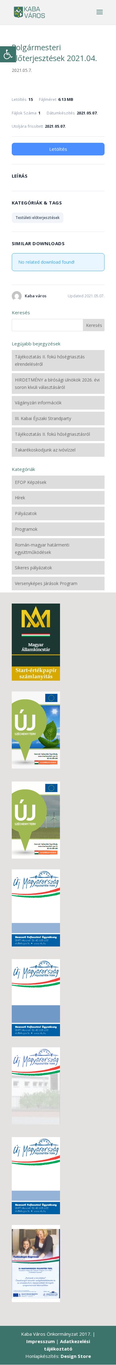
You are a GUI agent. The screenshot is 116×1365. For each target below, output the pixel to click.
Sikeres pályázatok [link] (33, 568)
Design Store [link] (76, 1356)
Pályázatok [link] (26, 513)
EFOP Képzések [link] (30, 482)
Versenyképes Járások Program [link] (46, 583)
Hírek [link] (20, 498)
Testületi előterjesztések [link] (37, 217)
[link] (8, 54)
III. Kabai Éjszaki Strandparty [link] (43, 418)
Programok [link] (26, 529)
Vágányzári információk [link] (38, 403)
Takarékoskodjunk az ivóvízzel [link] (45, 450)
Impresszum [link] (40, 1341)
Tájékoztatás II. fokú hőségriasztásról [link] (52, 434)
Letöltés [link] (58, 149)
